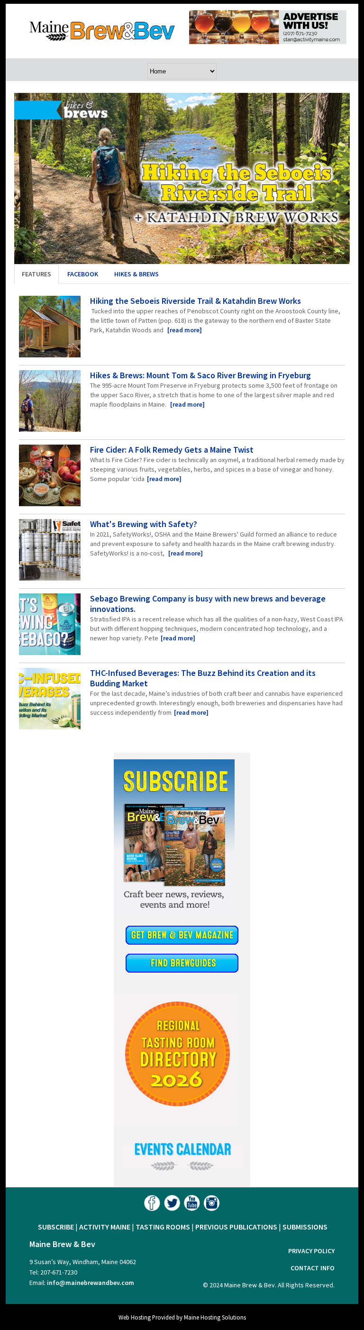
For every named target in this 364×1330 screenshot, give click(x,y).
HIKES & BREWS (136, 274)
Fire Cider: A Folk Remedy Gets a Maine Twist (172, 449)
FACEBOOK (82, 274)
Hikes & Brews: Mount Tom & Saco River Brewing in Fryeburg (200, 375)
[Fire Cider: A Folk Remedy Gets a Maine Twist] (50, 477)
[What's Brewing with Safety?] (50, 551)
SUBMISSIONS (305, 1226)
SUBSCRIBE (56, 1226)
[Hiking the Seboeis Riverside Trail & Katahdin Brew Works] (50, 328)
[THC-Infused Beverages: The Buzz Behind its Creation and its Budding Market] (50, 700)
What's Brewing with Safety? (143, 524)
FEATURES (36, 274)
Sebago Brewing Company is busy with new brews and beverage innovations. (208, 603)
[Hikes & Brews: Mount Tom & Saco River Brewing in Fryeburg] (50, 402)
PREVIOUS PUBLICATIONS (236, 1226)
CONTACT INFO (313, 1268)
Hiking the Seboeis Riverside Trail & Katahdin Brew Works (195, 300)
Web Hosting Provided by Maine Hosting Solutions (182, 1317)
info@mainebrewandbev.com (90, 1282)
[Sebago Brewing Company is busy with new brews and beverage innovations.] (50, 625)
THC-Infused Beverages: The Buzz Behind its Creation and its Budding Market (203, 678)
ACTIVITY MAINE (104, 1226)
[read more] (184, 330)
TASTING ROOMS (163, 1226)
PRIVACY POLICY (311, 1251)
